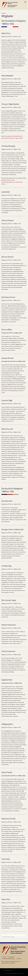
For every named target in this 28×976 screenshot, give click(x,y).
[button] (2, 973)
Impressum (12, 957)
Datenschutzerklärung (8, 959)
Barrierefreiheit (8, 970)
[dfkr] (9, 7)
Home (4, 957)
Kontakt (19, 959)
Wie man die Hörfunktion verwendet (14, 973)
